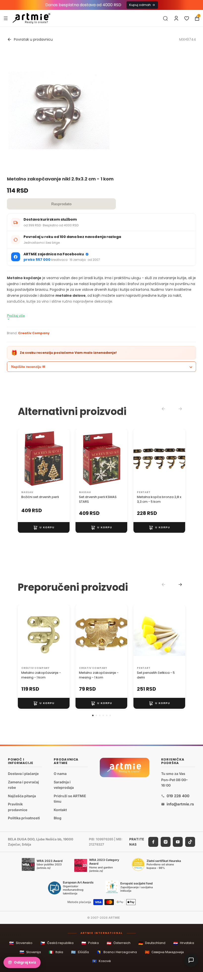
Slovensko (20, 943)
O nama (60, 773)
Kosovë (101, 961)
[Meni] (5, 18)
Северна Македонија (164, 952)
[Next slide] (180, 585)
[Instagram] (166, 842)
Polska (90, 943)
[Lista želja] (187, 18)
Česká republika (57, 943)
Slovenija (30, 952)
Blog (57, 818)
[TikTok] (190, 842)
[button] (93, 715)
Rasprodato (61, 204)
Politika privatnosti (24, 818)
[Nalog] (176, 18)
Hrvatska (183, 943)
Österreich (118, 943)
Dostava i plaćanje (23, 773)
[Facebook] (153, 842)
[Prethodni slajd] (23, 458)
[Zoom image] (59, 110)
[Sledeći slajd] (64, 458)
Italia (56, 952)
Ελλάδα (80, 952)
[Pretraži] (165, 18)
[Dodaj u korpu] (44, 527)
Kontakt (60, 810)
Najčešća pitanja (22, 796)
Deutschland (151, 943)
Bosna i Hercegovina (117, 952)
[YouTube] (178, 842)
